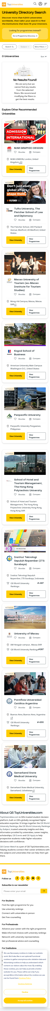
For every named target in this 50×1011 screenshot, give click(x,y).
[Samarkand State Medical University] (9, 774)
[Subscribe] (44, 891)
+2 (33, 790)
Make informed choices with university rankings (24, 933)
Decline (25, 992)
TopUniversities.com (9, 817)
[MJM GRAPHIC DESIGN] (9, 149)
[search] (35, 4)
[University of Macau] (9, 635)
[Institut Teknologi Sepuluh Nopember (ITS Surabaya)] (9, 558)
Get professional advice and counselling (20, 941)
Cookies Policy (25, 978)
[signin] (40, 3)
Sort (42, 56)
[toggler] (46, 3)
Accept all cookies (25, 1000)
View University (15, 169)
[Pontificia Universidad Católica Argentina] (9, 701)
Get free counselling (11, 917)
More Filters (40, 47)
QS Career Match (8, 846)
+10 (20, 162)
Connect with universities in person (18, 913)
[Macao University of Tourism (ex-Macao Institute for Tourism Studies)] (9, 280)
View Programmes (34, 169)
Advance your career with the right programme (24, 929)
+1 (15, 304)
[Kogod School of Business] (9, 352)
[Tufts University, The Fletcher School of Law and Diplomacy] (9, 210)
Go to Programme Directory (24, 36)
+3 (11, 717)
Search (8, 47)
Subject (24, 47)
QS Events (17, 835)
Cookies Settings (25, 984)
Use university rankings (12, 909)
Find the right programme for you (17, 905)
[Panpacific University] (9, 416)
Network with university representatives (20, 937)
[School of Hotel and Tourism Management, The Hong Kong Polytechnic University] (9, 481)
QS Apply (31, 835)
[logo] (12, 3)
